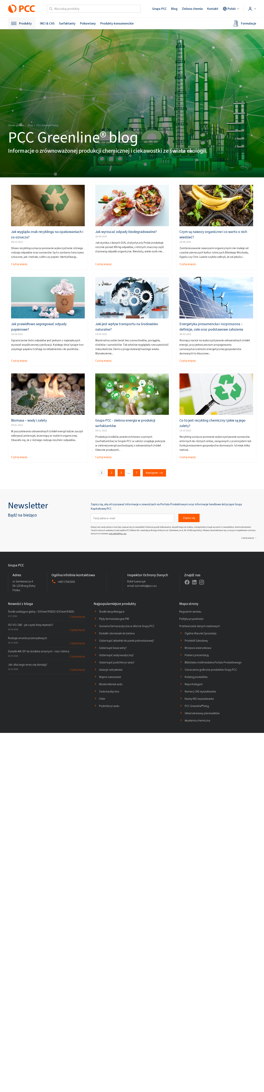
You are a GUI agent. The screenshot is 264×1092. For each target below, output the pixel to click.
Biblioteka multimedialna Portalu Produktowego (213, 662)
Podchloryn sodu (109, 706)
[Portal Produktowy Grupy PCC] (21, 8)
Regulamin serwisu (190, 611)
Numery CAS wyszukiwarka (200, 691)
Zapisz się (189, 518)
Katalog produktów (196, 677)
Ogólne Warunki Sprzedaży (200, 633)
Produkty (25, 23)
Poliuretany (88, 23)
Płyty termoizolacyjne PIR (114, 619)
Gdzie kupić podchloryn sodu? (116, 662)
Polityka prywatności (191, 619)
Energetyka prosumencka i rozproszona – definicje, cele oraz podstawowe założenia (211, 327)
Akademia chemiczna (197, 720)
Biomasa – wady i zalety (29, 420)
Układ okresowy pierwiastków (202, 713)
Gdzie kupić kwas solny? (113, 648)
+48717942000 (66, 582)
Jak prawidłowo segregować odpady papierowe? (39, 327)
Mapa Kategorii (193, 684)
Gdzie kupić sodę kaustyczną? (116, 655)
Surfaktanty (67, 23)
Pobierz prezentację (197, 655)
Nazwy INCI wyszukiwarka (199, 699)
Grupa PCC (159, 8)
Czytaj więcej (19, 264)
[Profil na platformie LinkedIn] (194, 582)
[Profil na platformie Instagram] (201, 582)
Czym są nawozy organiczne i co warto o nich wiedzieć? (213, 234)
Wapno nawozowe (110, 677)
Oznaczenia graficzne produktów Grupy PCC (211, 670)
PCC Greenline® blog (197, 706)
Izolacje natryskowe (110, 670)
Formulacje (248, 23)
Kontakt (212, 8)
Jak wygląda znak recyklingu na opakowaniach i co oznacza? (47, 234)
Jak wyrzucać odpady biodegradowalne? (126, 231)
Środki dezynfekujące (111, 611)
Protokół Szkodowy (196, 640)
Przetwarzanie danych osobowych (199, 626)
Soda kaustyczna (109, 691)
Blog (174, 8)
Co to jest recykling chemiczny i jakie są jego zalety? (212, 423)
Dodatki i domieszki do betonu (117, 633)
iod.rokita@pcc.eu (117, 533)
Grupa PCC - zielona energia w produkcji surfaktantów (125, 423)
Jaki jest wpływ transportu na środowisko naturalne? (126, 327)
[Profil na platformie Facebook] (187, 582)
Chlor (102, 699)
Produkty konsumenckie (117, 23)
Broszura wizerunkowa (198, 648)
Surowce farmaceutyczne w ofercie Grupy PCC (126, 626)
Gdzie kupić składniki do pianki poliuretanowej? (126, 640)
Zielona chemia (192, 8)
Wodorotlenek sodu (110, 684)
